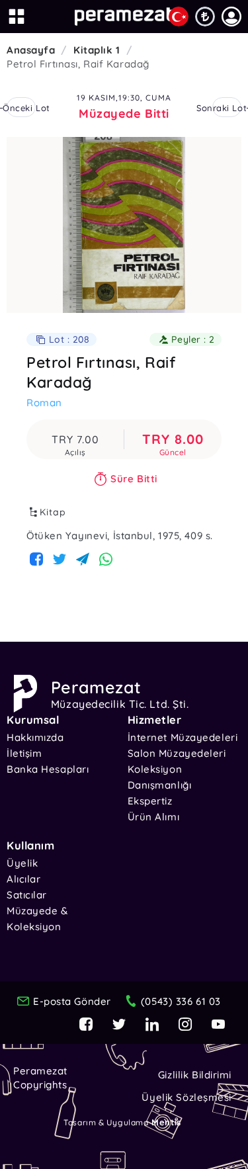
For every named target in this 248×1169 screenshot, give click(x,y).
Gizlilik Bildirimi (194, 1074)
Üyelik (22, 863)
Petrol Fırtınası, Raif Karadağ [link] (78, 64)
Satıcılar (27, 894)
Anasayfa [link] (31, 50)
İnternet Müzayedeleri (183, 737)
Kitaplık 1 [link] (96, 50)
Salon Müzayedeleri (177, 753)
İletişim (24, 753)
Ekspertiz (150, 801)
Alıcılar (23, 879)
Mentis (166, 1122)
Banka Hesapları (48, 769)
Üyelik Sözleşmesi (186, 1097)
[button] (231, 16)
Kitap (53, 512)
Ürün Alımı (154, 816)
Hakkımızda (35, 737)
